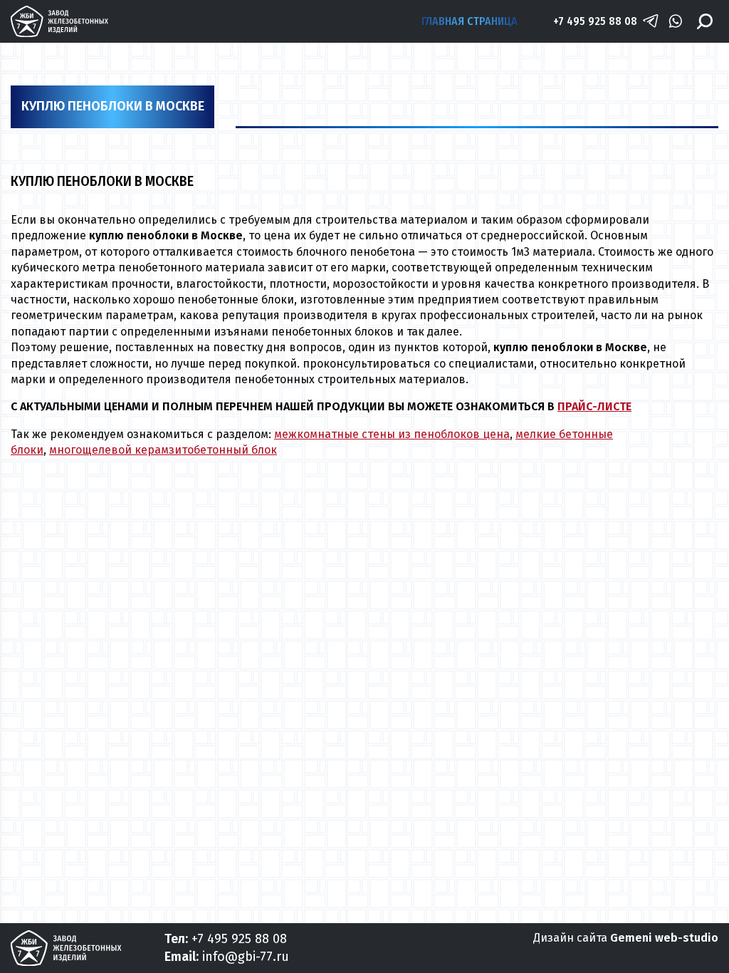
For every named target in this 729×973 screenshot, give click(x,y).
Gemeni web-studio (664, 938)
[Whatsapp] (675, 21)
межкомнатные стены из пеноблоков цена (392, 434)
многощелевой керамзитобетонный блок (163, 450)
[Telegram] (650, 21)
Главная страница (469, 21)
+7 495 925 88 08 (595, 21)
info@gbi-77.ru (245, 956)
